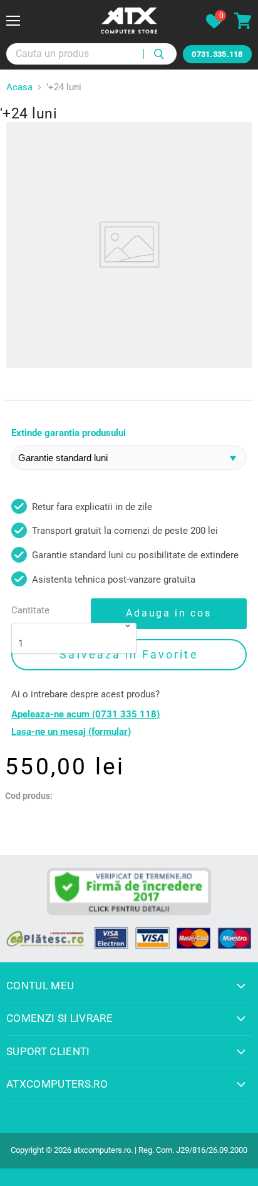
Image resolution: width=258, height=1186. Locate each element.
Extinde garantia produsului (68, 433)
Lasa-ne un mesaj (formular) (71, 732)
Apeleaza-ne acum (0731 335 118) (85, 714)
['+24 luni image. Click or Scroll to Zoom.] (129, 245)
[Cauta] (160, 54)
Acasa (19, 87)
